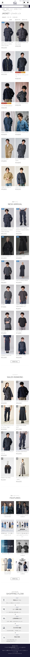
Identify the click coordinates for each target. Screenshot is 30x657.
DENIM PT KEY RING (5, 477)
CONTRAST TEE (4, 330)
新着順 (10, 19)
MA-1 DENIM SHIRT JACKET (7, 72)
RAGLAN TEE (19, 330)
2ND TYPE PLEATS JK (6, 401)
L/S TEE (3, 280)
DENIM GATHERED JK (6, 256)
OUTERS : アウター (18, 9)
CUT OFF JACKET (5, 158)
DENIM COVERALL (5, 132)
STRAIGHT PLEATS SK (6, 355)
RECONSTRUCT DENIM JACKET (21, 132)
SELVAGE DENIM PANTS (21, 451)
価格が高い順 (17, 19)
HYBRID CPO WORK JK (6, 187)
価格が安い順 (24, 19)
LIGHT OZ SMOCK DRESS (22, 280)
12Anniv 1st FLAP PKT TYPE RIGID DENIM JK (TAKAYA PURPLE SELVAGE (7, 44)
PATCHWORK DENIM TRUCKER (21, 103)
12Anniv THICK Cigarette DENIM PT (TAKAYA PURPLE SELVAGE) (22, 229)
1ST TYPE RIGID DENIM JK (6, 105)
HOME (3, 9)
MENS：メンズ (9, 9)
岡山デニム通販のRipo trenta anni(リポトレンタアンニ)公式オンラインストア (15, 651)
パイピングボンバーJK (19, 187)
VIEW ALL (15, 361)
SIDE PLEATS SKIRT (20, 256)
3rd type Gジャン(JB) (21, 355)
